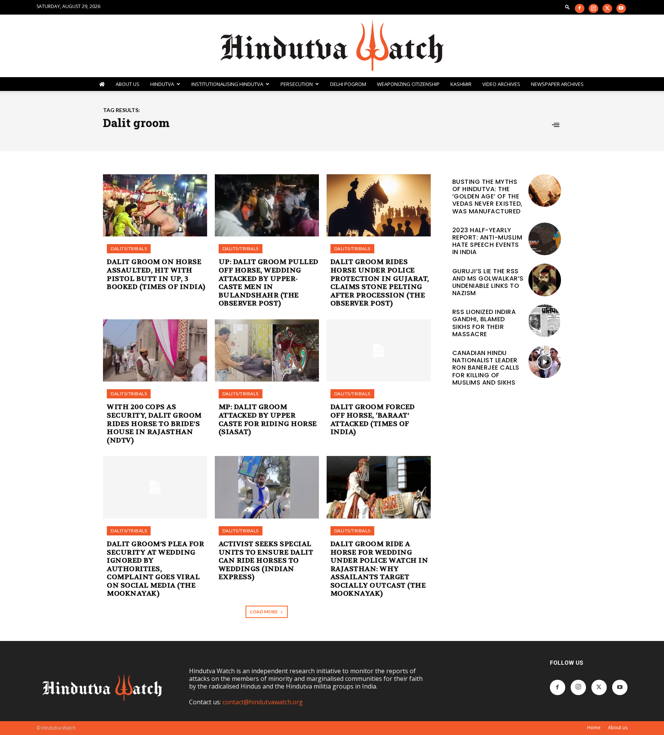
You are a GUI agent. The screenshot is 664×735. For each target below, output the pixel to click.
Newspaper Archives (557, 84)
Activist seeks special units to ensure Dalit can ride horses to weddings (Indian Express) (266, 560)
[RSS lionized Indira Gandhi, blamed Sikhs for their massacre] (544, 320)
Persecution (297, 84)
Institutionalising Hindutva (227, 84)
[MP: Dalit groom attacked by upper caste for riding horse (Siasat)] (267, 350)
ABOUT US (127, 84)
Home (594, 727)
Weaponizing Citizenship (408, 84)
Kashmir (460, 84)
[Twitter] (607, 8)
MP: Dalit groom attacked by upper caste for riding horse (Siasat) (268, 419)
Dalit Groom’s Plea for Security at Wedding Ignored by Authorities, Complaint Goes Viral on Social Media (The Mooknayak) (155, 569)
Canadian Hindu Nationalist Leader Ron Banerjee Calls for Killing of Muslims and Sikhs (486, 368)
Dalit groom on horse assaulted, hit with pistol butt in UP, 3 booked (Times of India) (156, 274)
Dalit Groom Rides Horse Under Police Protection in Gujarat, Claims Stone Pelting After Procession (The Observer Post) (379, 283)
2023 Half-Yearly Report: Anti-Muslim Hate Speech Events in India (487, 241)
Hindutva (162, 84)
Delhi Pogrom (348, 84)
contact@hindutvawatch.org (262, 702)
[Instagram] (593, 8)
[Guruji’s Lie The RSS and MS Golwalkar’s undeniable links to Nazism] (544, 280)
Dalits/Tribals (129, 248)
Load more (264, 611)
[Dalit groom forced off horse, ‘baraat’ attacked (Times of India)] (379, 350)
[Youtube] (621, 8)
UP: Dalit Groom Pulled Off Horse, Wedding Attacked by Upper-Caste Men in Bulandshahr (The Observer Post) (269, 283)
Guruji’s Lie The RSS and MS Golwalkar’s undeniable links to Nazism (488, 282)
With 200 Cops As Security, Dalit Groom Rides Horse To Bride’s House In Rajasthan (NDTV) (154, 423)
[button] (567, 7)
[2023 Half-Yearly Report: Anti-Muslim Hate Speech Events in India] (544, 239)
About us (617, 727)
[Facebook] (579, 8)
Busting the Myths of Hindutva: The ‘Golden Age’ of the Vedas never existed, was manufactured (487, 196)
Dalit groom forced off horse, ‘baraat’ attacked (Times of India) (372, 419)
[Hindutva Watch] (332, 46)
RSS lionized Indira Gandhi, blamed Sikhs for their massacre (484, 323)
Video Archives (501, 84)
